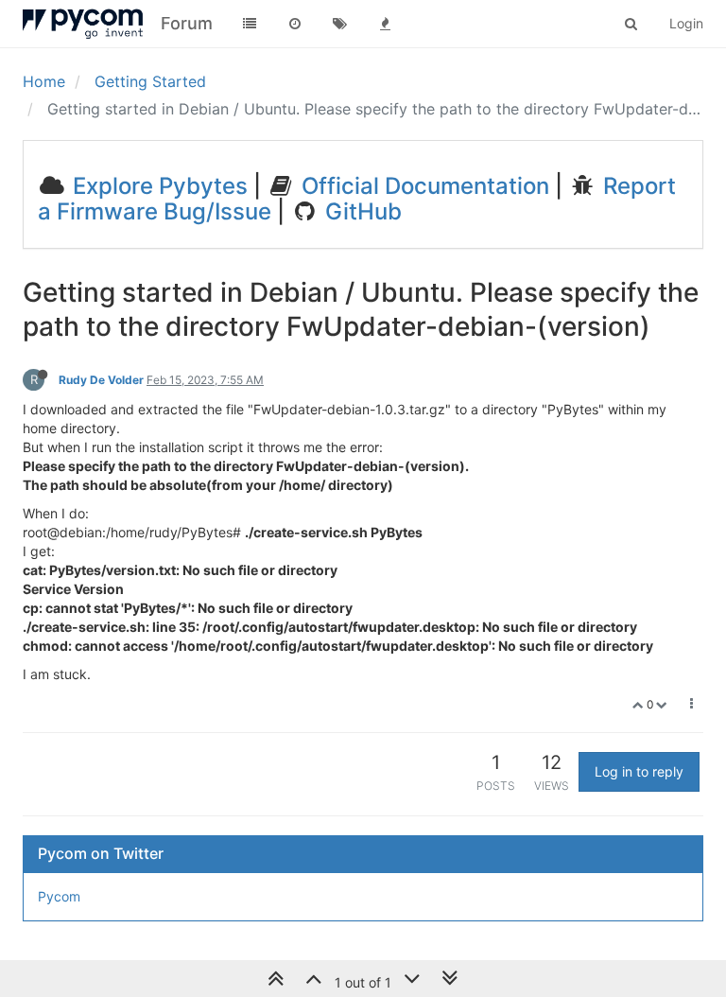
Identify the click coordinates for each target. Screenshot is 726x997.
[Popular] (385, 23)
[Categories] (249, 23)
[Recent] (295, 23)
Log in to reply (639, 771)
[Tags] (340, 23)
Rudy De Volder (101, 380)
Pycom (59, 896)
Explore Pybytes (157, 186)
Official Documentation (422, 186)
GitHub (361, 211)
